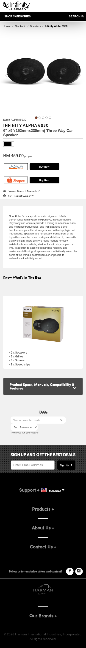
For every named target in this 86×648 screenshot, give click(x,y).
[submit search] (62, 420)
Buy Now (44, 166)
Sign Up (64, 465)
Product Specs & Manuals (22, 191)
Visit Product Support (19, 196)
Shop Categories (17, 16)
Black (8, 144)
